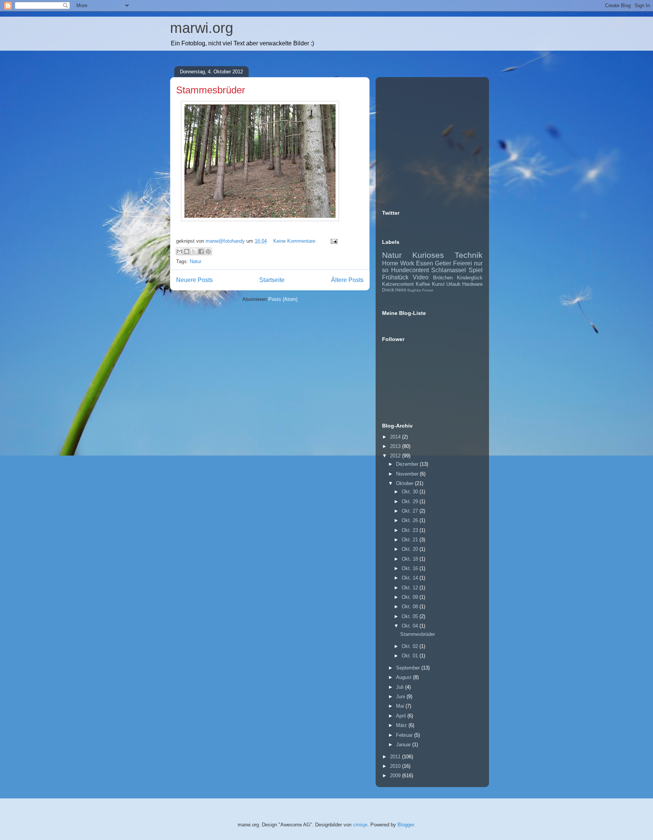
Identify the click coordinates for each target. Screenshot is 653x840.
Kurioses (428, 255)
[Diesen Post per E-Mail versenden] (179, 251)
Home (390, 263)
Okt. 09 (410, 597)
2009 (396, 775)
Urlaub (453, 284)
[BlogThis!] (186, 251)
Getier (443, 263)
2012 (396, 456)
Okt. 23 (410, 530)
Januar (404, 744)
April (401, 716)
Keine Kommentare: (295, 241)
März (402, 725)
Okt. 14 (410, 578)
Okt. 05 (410, 616)
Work (407, 263)
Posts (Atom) (282, 299)
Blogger (406, 825)
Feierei (462, 263)
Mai (400, 706)
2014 (396, 437)
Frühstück (395, 277)
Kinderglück (470, 278)
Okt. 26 (410, 520)
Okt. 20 (410, 549)
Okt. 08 (410, 606)
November (408, 474)
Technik (469, 255)
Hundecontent (410, 270)
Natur (195, 261)
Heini (400, 289)
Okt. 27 (410, 511)
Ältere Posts (347, 280)
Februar (405, 735)
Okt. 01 (410, 656)
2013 (396, 446)
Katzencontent (398, 284)
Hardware (472, 284)
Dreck (388, 289)
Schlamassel (448, 270)
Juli (400, 687)
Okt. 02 (410, 646)
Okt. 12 (410, 587)
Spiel (476, 270)
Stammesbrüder (210, 90)
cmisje (360, 825)
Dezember (408, 464)
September (408, 668)
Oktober (405, 483)
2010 (396, 766)
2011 (396, 756)
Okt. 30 (410, 491)
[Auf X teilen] (194, 251)
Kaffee (423, 284)
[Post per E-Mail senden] (332, 241)
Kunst (438, 284)
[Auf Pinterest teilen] (208, 251)
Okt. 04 (410, 626)
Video (421, 277)
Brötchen (443, 278)
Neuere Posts (194, 280)
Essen (424, 263)
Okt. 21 (410, 539)
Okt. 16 (410, 568)
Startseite (272, 280)
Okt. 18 (410, 559)
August (404, 677)
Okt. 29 (410, 501)
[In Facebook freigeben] (201, 251)
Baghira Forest (420, 290)
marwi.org (201, 28)
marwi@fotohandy (226, 241)
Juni (401, 696)
